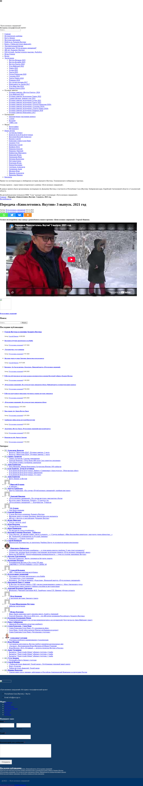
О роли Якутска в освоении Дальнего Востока (23, 332)
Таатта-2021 (13, 72)
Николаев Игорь (15, 155)
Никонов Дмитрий (16, 151)
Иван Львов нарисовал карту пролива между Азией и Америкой (33, 614)
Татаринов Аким (15, 169)
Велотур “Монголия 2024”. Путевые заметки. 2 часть (29, 452)
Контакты (8, 177)
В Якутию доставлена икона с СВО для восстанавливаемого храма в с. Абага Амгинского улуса (45, 584)
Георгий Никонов (13, 336)
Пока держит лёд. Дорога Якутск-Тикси (16, 411)
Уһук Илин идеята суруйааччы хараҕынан (25, 462)
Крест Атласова (15, 666)
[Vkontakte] (19, 215)
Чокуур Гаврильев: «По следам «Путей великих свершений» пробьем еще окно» (40, 490)
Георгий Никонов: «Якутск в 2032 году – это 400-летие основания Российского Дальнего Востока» (47, 616)
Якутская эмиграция (12, 40)
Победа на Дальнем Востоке (15, 42)
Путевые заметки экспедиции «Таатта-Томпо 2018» (28, 108)
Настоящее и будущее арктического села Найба (18, 340)
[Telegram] (12, 215)
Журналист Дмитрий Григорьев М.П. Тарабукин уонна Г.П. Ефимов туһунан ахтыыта (42, 590)
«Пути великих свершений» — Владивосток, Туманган (30, 502)
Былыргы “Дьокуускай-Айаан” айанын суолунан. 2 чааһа (31, 654)
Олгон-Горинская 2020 (17, 74)
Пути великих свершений (15, 210)
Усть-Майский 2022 (16, 66)
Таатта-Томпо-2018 (16, 78)
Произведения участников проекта (22, 116)
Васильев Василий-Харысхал (20, 137)
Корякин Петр (14, 147)
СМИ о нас (13, 123)
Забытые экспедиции (17, 606)
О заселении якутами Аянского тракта (23, 598)
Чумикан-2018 (14, 80)
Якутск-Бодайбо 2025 (17, 62)
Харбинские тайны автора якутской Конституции (19, 420)
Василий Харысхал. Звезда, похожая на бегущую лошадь (30, 558)
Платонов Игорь (15, 163)
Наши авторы (9, 131)
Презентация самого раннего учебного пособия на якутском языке (34, 586)
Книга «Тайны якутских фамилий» (17, 44)
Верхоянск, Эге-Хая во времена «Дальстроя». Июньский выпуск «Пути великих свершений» (32, 367)
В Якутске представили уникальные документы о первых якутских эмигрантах (28, 393)
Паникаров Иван (15, 157)
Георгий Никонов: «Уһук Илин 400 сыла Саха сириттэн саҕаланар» (35, 460)
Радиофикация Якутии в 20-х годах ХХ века (26, 562)
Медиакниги (14, 129)
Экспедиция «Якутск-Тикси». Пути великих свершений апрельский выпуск (27, 429)
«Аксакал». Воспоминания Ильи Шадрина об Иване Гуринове (33, 646)
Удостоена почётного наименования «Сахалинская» (29, 640)
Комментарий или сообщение (12, 742)
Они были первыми (16, 510)
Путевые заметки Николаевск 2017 (22, 112)
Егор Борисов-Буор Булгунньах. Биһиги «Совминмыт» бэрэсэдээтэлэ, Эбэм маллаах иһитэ (43, 471)
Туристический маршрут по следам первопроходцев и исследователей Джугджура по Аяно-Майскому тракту (51, 620)
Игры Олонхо (9, 54)
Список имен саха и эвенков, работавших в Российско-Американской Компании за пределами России (48, 672)
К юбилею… (14, 486)
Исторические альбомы (13, 36)
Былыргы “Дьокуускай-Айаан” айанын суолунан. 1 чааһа (31, 656)
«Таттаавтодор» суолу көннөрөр (14, 349)
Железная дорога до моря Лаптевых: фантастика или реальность (24, 358)
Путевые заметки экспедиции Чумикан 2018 (26, 110)
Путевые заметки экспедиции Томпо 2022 (25, 96)
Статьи (11, 119)
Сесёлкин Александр (17, 167)
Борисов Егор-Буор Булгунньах (21, 135)
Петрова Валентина (16, 159)
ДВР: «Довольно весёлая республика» (23, 572)
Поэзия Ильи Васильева (18, 526)
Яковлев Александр (16, 173)
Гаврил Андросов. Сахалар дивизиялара (24, 458)
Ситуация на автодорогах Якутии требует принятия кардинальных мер (36, 644)
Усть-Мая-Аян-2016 (16, 86)
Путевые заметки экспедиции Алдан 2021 (25, 100)
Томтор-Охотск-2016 (17, 88)
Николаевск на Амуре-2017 (19, 84)
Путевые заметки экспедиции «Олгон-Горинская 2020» (30, 104)
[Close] (1, 1)
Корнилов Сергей (15, 145)
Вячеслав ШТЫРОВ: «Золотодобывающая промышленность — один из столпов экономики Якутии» (47, 554)
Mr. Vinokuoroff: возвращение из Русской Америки (28, 536)
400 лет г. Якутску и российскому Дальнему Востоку (29, 518)
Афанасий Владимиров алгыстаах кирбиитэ (26, 624)
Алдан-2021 (13, 70)
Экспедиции (9, 58)
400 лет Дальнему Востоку (14, 50)
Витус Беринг (9, 38)
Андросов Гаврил (15, 133)
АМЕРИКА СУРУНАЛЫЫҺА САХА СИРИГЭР (28, 564)
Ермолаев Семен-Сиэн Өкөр (20, 141)
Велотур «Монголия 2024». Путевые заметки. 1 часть (29, 454)
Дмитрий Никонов (14, 406)
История (12, 121)
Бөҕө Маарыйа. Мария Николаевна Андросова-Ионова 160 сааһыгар (35, 466)
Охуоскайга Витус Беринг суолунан (23, 660)
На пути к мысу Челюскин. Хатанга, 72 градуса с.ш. (29, 500)
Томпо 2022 (13, 68)
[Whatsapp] (4, 215)
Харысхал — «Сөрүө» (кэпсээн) (21, 538)
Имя (2, 721)
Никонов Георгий (15, 149)
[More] (27, 215)
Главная (7, 34)
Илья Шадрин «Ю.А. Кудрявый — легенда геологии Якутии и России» (36, 648)
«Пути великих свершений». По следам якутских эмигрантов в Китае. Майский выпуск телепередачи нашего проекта (40, 384)
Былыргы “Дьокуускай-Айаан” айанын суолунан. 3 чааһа (31, 652)
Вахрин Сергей (15, 139)
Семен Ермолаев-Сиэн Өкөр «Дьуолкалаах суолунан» (29, 632)
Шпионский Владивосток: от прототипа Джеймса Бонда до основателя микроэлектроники (43, 542)
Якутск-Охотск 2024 (16, 64)
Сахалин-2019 (14, 76)
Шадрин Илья (14, 171)
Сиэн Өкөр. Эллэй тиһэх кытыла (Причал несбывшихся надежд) (33, 630)
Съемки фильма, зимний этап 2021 (22, 98)
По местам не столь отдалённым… (22, 530)
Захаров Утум (14, 143)
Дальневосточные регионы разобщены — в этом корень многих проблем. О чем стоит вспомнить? (46, 550)
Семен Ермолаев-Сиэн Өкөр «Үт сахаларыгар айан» (29, 628)
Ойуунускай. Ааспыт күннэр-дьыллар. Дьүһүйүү (23, 52)
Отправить (6, 762)
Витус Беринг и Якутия (18, 479)
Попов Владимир (15, 165)
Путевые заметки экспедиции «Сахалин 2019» (27, 106)
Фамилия (19, 729)
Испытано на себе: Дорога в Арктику (15, 437)
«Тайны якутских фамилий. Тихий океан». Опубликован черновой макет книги (39, 664)
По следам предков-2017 (18, 82)
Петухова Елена (15, 161)
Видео (6, 56)
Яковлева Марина (16, 175)
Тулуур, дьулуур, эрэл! (17, 522)
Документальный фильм (13, 46)
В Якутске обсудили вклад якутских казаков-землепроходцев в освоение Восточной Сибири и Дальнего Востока (38, 376)
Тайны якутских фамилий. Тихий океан (24, 668)
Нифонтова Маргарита (17, 153)
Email (3, 733)
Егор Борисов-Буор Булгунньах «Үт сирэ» (25, 475)
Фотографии (14, 127)
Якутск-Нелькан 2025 (17, 60)
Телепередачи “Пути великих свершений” (20, 48)
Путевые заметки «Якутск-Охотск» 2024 (24, 92)
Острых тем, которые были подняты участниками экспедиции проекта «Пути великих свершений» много (49, 552)
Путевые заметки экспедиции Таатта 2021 (25, 102)
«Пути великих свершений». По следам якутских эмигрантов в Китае (25, 402)
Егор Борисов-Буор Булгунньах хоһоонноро (25, 473)
